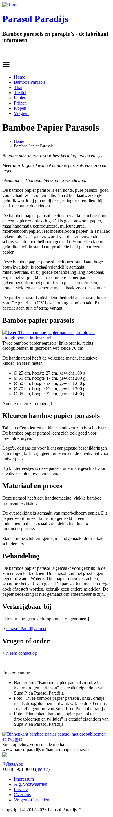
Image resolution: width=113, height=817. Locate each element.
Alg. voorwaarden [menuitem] (30, 784)
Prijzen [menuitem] (20, 103)
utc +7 (42, 769)
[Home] (10, 4)
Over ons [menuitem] (22, 794)
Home (19, 141)
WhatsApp (12, 764)
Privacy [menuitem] (21, 789)
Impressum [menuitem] (24, 779)
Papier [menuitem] (19, 97)
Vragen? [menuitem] (21, 113)
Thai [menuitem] (18, 87)
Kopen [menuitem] (20, 108)
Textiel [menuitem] (20, 92)
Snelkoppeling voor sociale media (33, 744)
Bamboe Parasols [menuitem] (29, 82)
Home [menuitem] (19, 77)
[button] (56, 337)
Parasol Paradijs (35, 19)
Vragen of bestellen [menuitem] (31, 799)
